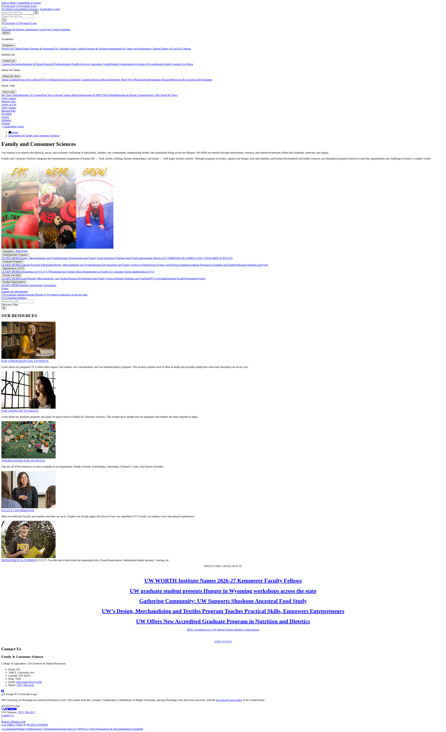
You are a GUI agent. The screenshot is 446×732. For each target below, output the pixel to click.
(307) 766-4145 (25, 685)
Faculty (24, 278)
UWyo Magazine (135, 79)
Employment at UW (70, 728)
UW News (172, 95)
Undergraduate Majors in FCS (153, 258)
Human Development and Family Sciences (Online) (121, 264)
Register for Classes (31, 95)
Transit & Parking (53, 64)
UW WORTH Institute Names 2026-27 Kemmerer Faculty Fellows (223, 580)
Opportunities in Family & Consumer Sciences (108, 271)
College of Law (168, 48)
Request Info (8, 101)
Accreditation (8, 728)
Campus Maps (70, 95)
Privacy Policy (89, 728)
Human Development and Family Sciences (82, 258)
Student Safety (164, 64)
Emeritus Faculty (175, 278)
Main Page (21, 251)
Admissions (32, 29)
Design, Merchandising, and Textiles (48, 278)
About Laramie (9, 79)
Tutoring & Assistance (97, 48)
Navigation (8, 251)
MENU (6, 33)
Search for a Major (11, 48)
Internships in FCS (144, 271)
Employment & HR (89, 95)
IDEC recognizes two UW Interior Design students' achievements (223, 629)
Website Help (23, 728)
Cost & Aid (45, 29)
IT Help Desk (107, 95)
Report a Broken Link (13, 721)
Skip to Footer (33, 2)
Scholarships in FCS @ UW (35, 271)
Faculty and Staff (11, 275)
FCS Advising (158, 278)
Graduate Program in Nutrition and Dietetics (213, 264)
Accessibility (136, 728)
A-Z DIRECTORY (12, 724)
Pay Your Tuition (10, 95)
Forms (4, 288)
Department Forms (195, 278)
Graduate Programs (12, 261)
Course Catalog (76, 48)
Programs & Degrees (13, 29)
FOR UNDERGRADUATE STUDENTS (24, 361)
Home (14, 132)
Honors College (151, 48)
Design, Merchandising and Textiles (39, 258)
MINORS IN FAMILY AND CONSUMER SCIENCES (201, 258)
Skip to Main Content (13, 2)
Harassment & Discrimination (113, 728)
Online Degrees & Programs (37, 48)
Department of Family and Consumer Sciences (34, 135)
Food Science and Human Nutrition (169, 264)
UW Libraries (60, 48)
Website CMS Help (155, 95)
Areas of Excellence (29, 79)
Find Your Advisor (52, 95)
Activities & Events (145, 64)
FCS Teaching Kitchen (14, 297)
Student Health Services (76, 64)
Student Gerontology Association (38, 285)
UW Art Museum (49, 79)
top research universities (229, 700)
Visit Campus (8, 98)
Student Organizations (122, 64)
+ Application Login (48, 9)
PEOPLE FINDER (37, 724)
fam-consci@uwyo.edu (29, 681)
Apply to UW (9, 104)
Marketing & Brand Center (129, 95)
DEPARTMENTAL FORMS (17, 560)
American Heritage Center (73, 79)
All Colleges (184, 48)
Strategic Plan (118, 79)
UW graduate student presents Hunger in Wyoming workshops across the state (44, 294)
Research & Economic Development (192, 79)
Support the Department (14, 291)
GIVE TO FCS (223, 641)
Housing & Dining (33, 64)
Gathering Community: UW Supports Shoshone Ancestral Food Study (223, 601)
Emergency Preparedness (45, 728)
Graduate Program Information (37, 264)
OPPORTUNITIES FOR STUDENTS (23, 460)
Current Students (61, 29)
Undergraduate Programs (15, 255)
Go (4, 20)
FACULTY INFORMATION (17, 510)
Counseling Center (99, 64)
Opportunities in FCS (13, 268)
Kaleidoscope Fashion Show (67, 271)
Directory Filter (9, 304)
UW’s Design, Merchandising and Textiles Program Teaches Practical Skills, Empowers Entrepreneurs (223, 611)
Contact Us (7, 715)
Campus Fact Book (182, 64)
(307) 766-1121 (26, 712)
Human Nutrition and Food (121, 258)
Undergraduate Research (158, 79)
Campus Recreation (12, 64)
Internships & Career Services (126, 48)
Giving (15, 9)
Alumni (33, 9)
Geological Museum (99, 79)
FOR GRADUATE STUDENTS (20, 410)
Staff (148, 278)
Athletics (24, 9)
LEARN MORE (10, 258)
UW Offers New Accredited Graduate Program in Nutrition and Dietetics (223, 621)
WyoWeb (6, 9)
